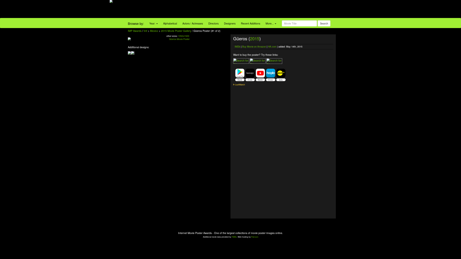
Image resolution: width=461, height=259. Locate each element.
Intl (145, 31)
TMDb (234, 237)
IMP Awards (135, 31)
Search (324, 23)
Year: (152, 23)
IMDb (237, 46)
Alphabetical (170, 23)
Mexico (154, 31)
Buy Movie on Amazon (254, 46)
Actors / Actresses (192, 23)
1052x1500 (183, 35)
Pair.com (254, 237)
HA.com (272, 46)
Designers (230, 23)
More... (270, 23)
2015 (254, 38)
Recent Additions (250, 23)
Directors (213, 23)
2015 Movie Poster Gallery (176, 31)
